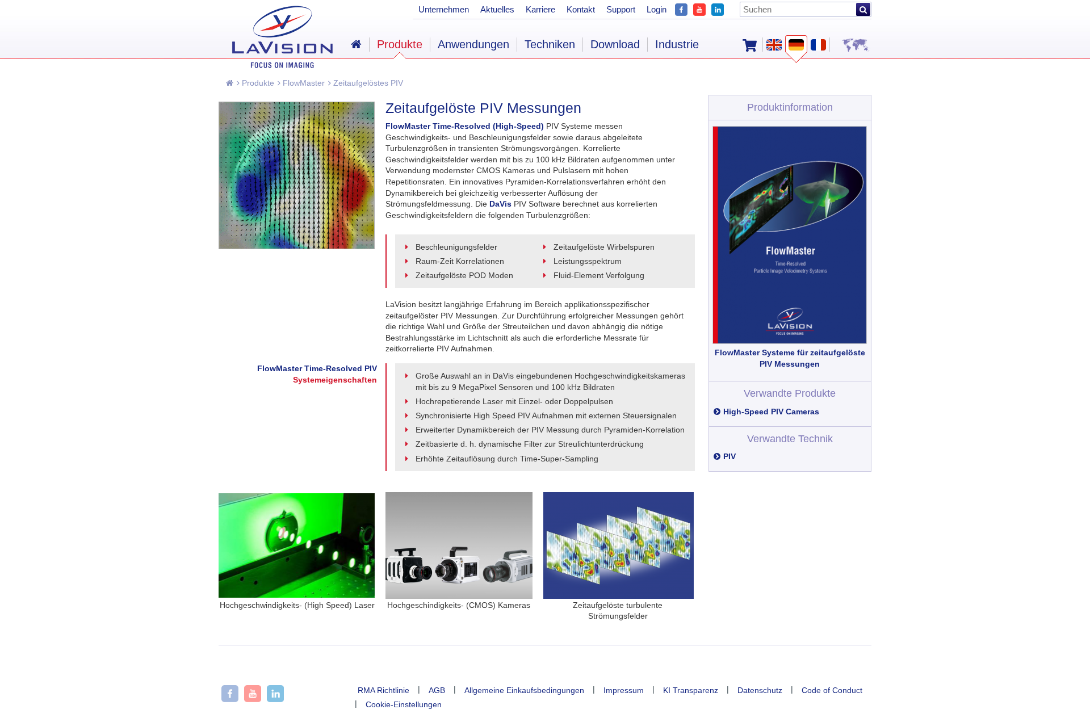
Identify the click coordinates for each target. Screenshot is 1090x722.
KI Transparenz (690, 690)
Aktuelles (497, 9)
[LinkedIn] (717, 8)
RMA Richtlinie (383, 690)
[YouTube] (699, 8)
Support (620, 9)
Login (656, 9)
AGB (437, 690)
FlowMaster (302, 82)
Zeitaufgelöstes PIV (367, 82)
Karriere (540, 9)
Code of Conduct (832, 690)
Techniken (550, 44)
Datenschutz (759, 690)
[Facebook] (681, 8)
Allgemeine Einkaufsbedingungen (524, 690)
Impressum (623, 690)
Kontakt (581, 9)
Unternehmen (443, 9)
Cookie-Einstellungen (404, 704)
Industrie (677, 44)
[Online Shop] (750, 44)
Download (615, 44)
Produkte (257, 82)
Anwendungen (473, 44)
